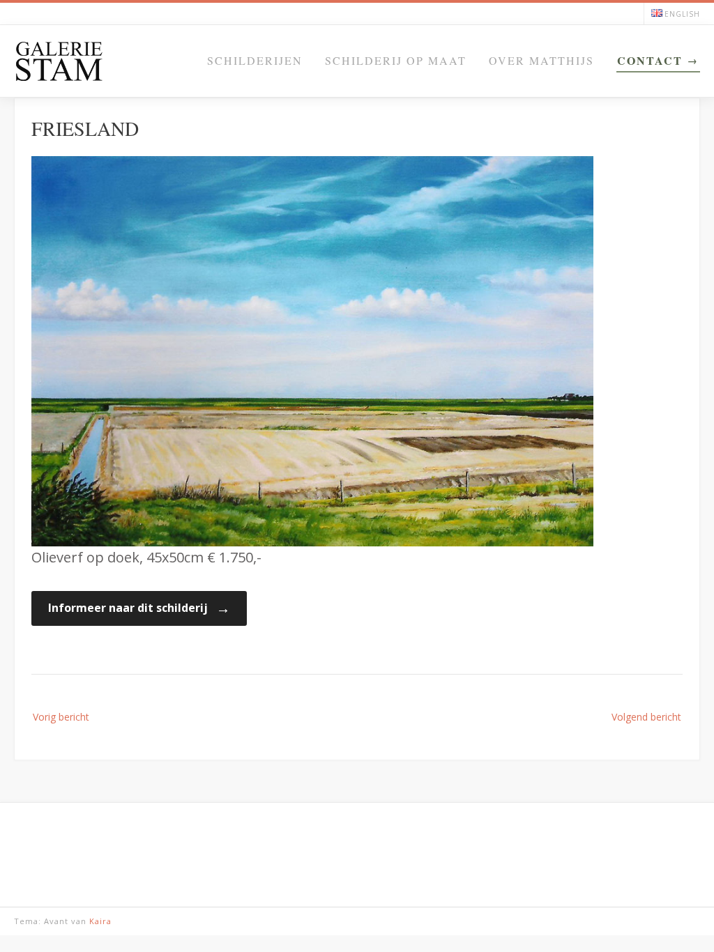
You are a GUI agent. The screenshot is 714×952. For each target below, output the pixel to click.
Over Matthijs (541, 60)
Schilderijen (255, 60)
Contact (650, 60)
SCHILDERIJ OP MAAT (395, 60)
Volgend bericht (646, 716)
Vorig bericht (61, 716)
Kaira (100, 921)
